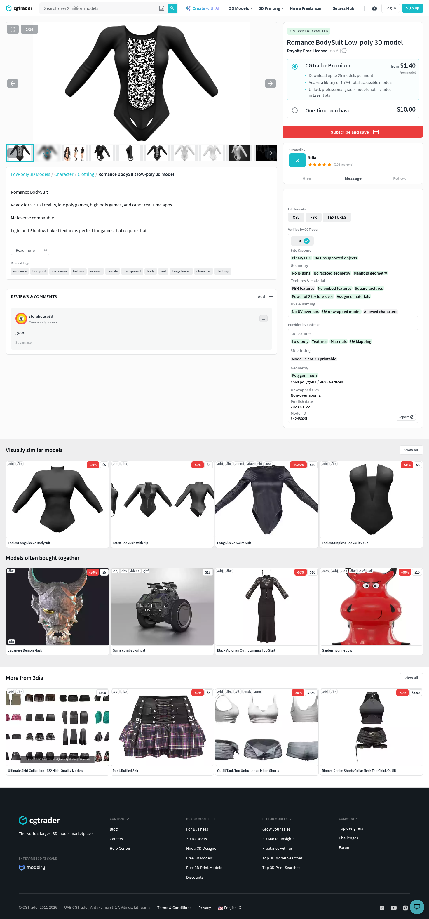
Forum (344, 847)
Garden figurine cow (337, 650)
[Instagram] (406, 908)
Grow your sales (276, 829)
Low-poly (300, 341)
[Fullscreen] (13, 29)
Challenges (348, 837)
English (227, 908)
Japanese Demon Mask (25, 650)
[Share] (399, 196)
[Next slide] (270, 83)
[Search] (172, 8)
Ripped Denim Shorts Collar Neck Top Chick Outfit (359, 770)
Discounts (194, 877)
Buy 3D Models (198, 818)
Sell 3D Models (275, 818)
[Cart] (374, 8)
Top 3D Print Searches (281, 867)
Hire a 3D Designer (202, 848)
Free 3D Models (199, 858)
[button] (161, 8)
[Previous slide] (12, 83)
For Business (197, 829)
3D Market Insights (278, 838)
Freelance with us (277, 848)
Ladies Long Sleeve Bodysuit (29, 543)
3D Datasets (196, 838)
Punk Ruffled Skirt (126, 770)
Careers (116, 838)
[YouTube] (394, 908)
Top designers (351, 828)
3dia (312, 157)
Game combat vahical (129, 650)
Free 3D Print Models (204, 867)
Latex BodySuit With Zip (130, 543)
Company (117, 818)
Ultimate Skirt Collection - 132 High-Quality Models (45, 770)
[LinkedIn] (382, 908)
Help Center (120, 848)
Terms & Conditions (174, 907)
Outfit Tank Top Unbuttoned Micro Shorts (248, 770)
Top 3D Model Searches (282, 858)
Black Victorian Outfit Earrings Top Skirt (246, 650)
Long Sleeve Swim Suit (234, 543)
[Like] (306, 196)
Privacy (204, 907)
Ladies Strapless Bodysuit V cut (345, 543)
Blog (114, 829)
